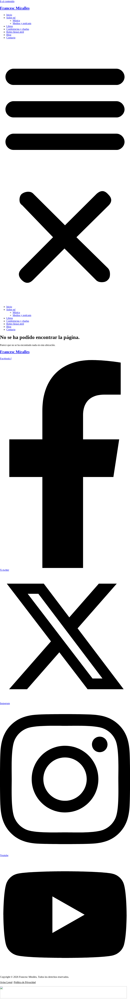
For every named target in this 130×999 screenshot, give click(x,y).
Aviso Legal (6, 982)
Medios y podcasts (22, 23)
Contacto (10, 37)
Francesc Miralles (14, 8)
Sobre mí (10, 17)
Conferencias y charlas (17, 29)
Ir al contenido (7, 1)
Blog (8, 34)
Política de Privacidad (25, 982)
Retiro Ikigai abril (15, 32)
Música (16, 20)
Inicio (9, 14)
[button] (65, 172)
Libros (9, 26)
